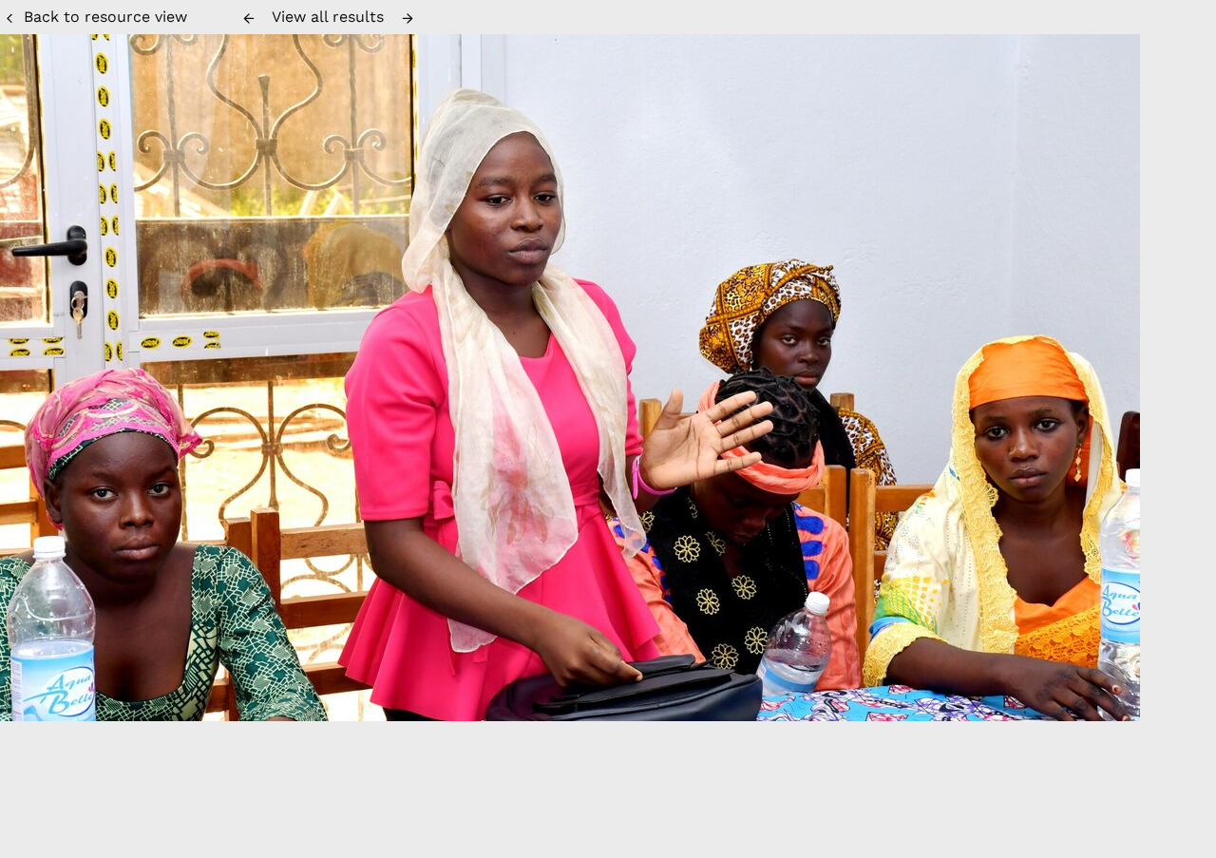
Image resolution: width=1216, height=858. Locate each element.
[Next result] (407, 18)
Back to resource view (105, 17)
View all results (328, 17)
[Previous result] (248, 18)
